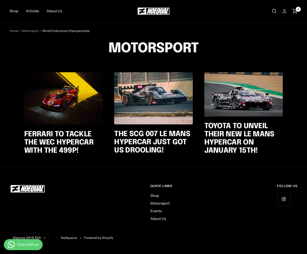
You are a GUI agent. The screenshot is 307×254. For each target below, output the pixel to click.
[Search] (274, 11)
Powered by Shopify (98, 238)
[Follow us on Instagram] (283, 199)
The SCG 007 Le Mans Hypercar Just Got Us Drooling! (152, 142)
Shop (14, 11)
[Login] (284, 11)
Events (156, 211)
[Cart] (294, 11)
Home (14, 31)
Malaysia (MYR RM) (27, 238)
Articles (32, 11)
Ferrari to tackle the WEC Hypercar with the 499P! (59, 142)
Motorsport (30, 31)
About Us (54, 11)
